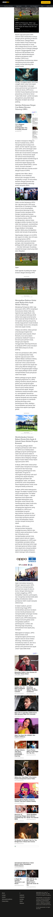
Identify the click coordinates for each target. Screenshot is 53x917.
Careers (4, 897)
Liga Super (19, 6)
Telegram (22, 903)
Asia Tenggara (34, 6)
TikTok (21, 901)
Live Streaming (46, 2)
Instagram (22, 897)
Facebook (22, 895)
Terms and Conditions (7, 899)
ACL (26, 6)
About (3, 893)
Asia (42, 6)
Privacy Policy (5, 901)
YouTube (22, 899)
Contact (4, 895)
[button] (26, 74)
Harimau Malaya (8, 6)
